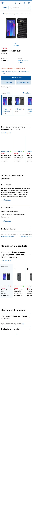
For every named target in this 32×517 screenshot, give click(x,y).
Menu (5, 7)
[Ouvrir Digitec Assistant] (24, 3)
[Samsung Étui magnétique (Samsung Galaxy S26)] (19, 281)
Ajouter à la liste (24, 82)
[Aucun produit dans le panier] (29, 3)
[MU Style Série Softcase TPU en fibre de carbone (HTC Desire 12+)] (6, 149)
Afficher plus (7, 200)
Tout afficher (27, 93)
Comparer (9, 82)
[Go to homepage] (2, 3)
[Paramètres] (15, 3)
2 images (16, 45)
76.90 (4, 48)
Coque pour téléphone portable (11, 13)
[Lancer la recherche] (11, 8)
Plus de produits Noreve (23, 60)
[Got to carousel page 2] (16, 43)
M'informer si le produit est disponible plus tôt (16, 72)
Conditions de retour (7, 236)
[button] (16, 69)
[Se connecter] (20, 3)
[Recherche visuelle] (29, 7)
